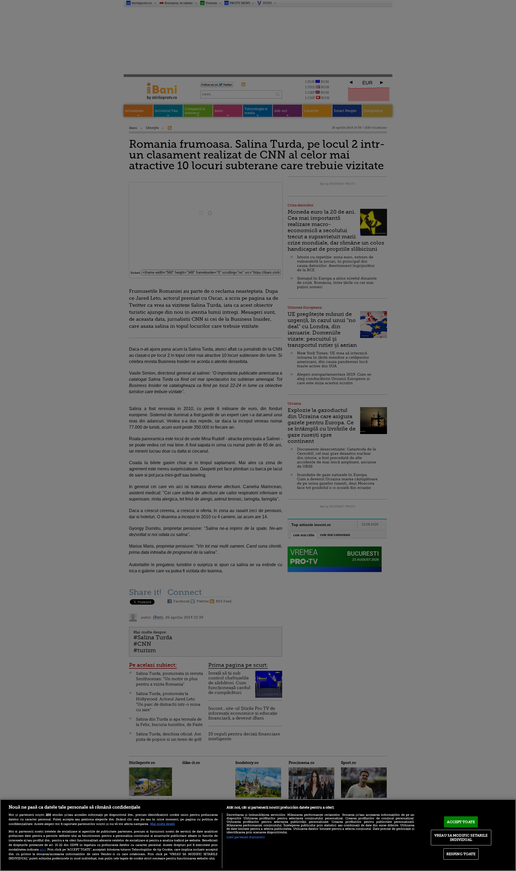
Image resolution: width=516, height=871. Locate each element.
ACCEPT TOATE (461, 822)
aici (43, 849)
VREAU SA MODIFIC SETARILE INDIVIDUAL (461, 837)
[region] (258, 835)
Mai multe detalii (162, 824)
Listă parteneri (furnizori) (246, 837)
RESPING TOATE (461, 854)
